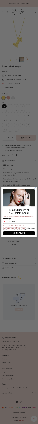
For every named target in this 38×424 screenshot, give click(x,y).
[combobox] (5, 222)
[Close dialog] (35, 188)
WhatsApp (7, 219)
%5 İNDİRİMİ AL (19, 233)
